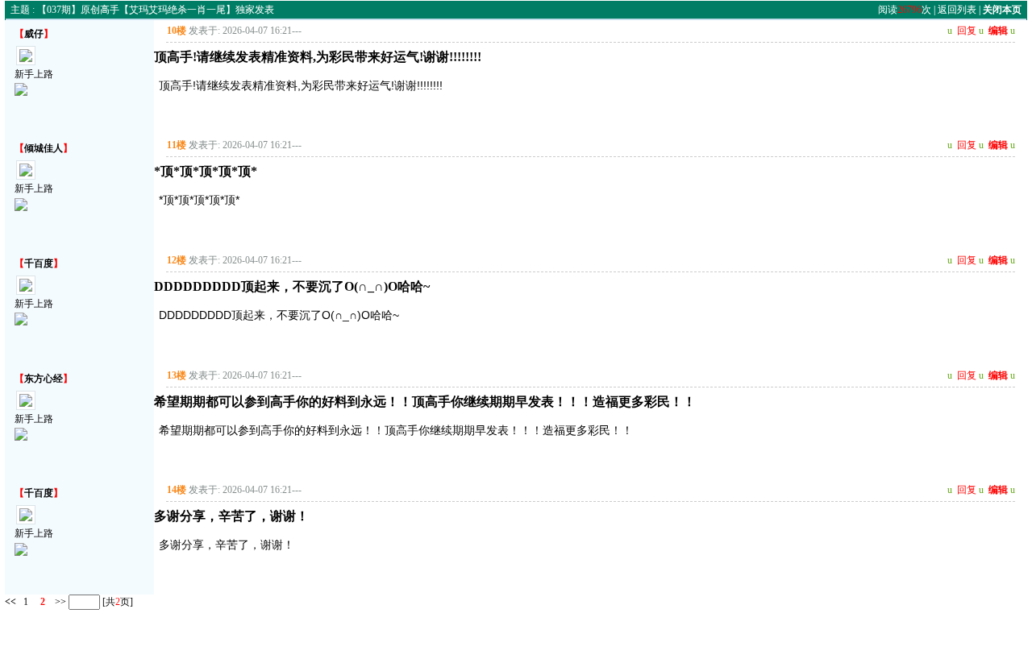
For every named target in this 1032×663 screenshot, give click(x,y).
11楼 (176, 145)
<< (10, 601)
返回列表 (957, 9)
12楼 (176, 260)
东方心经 (43, 378)
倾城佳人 (43, 148)
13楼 (176, 375)
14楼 (176, 489)
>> (59, 601)
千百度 (38, 263)
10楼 (176, 30)
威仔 (34, 33)
